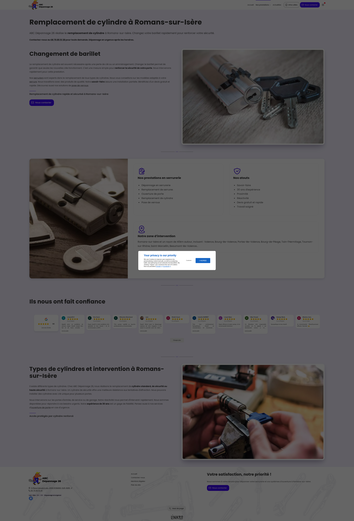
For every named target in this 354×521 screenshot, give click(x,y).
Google (158, 266)
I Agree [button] (203, 261)
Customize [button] (188, 260)
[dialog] (177, 260)
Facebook (166, 266)
